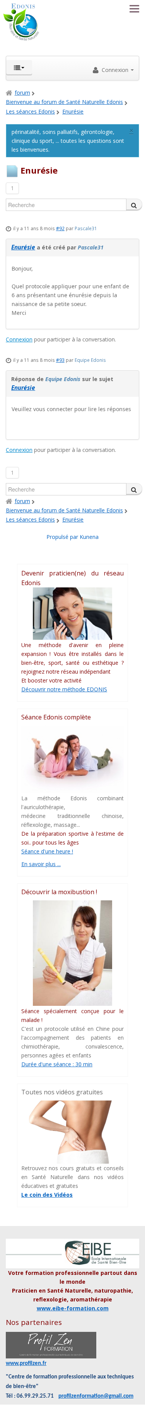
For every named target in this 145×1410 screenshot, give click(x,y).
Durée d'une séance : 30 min (56, 1064)
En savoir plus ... (41, 864)
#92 (60, 228)
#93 (60, 360)
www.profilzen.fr (26, 1364)
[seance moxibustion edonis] (72, 952)
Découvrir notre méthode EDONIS (64, 689)
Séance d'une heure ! (47, 851)
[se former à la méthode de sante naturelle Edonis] (72, 613)
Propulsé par (63, 536)
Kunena (89, 536)
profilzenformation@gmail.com (95, 1396)
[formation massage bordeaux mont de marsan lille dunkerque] (51, 1345)
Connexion (19, 339)
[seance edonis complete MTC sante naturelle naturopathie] (72, 759)
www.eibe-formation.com (73, 1308)
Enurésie (23, 247)
